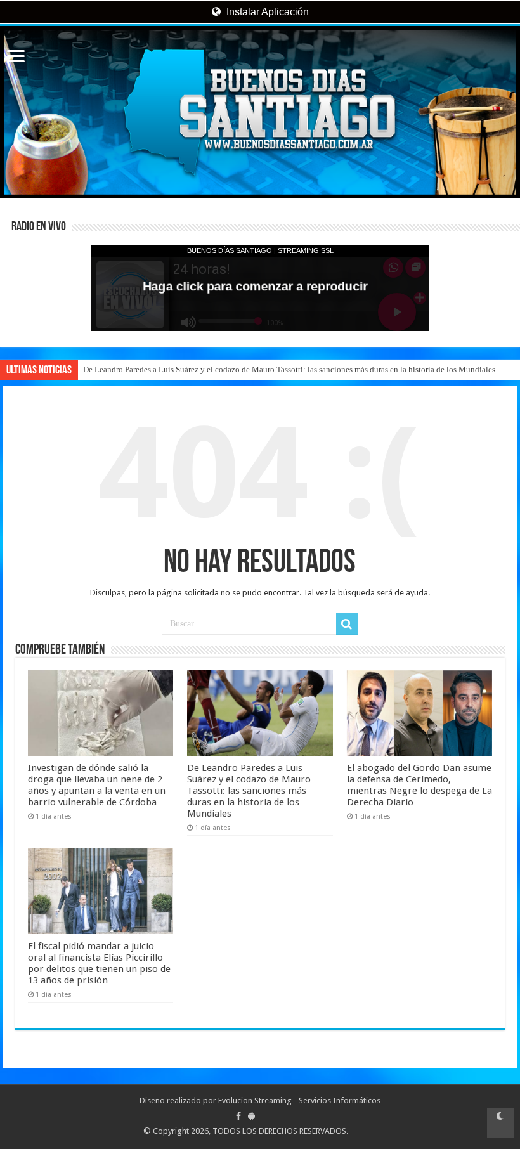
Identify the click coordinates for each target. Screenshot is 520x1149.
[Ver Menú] (16, 57)
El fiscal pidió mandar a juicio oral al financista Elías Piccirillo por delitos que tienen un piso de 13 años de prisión (99, 963)
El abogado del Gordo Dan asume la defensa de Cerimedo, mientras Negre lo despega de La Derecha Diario (419, 785)
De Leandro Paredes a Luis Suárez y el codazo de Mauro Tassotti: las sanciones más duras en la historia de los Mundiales (289, 369)
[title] (500, 1123)
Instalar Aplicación (266, 11)
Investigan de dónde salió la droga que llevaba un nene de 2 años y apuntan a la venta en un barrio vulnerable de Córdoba (97, 785)
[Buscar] (347, 624)
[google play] (251, 1116)
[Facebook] (238, 1116)
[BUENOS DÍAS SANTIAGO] (260, 112)
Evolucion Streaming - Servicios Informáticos (299, 1100)
